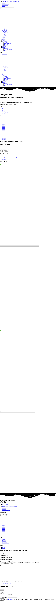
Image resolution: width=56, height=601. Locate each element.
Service (3, 47)
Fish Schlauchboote (7, 43)
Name (1, 591)
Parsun (5, 25)
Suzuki (5, 27)
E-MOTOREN (4, 30)
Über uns (6, 48)
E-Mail (1, 593)
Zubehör (5, 35)
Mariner (5, 23)
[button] (28, 52)
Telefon (1, 592)
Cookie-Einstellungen (6, 510)
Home (1, 99)
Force (5, 56)
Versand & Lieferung (8, 49)
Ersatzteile (4, 46)
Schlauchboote (6, 34)
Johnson (5, 22)
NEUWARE (4, 31)
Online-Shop (6, 32)
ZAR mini (6, 42)
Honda (3, 40)
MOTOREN (4, 54)
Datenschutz (2, 598)
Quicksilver (6, 45)
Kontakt (5, 50)
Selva (5, 26)
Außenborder (6, 33)
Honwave (6, 44)
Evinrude (3, 36)
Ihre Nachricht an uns (4, 597)
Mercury (5, 24)
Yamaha (5, 29)
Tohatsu (5, 28)
